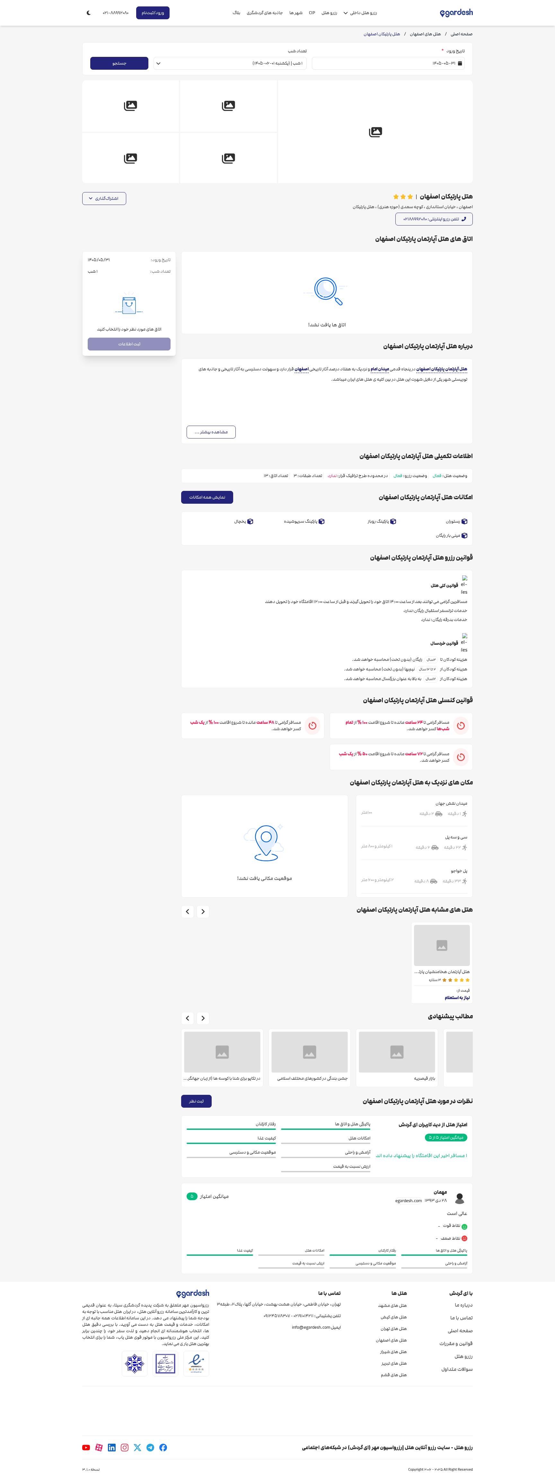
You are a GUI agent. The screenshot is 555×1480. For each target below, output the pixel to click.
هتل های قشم (394, 1375)
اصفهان (302, 369)
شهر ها (296, 13)
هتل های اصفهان (391, 1340)
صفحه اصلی (460, 1330)
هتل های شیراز (393, 1352)
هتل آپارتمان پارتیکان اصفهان (441, 369)
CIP (312, 13)
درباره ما (464, 1304)
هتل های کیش (394, 1317)
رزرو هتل (329, 13)
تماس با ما (461, 1317)
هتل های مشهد (392, 1305)
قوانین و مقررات (456, 1343)
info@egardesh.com (311, 1327)
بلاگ (236, 13)
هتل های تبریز (394, 1363)
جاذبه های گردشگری (265, 13)
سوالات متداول (457, 1369)
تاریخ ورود (453, 51)
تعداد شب (297, 51)
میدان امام (380, 369)
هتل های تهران (394, 1328)
